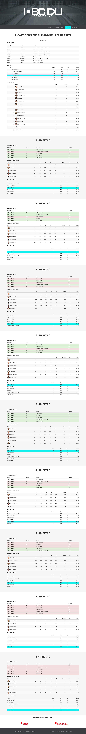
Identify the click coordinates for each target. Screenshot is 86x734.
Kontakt (52, 731)
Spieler (57, 27)
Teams (62, 27)
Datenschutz (69, 731)
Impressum (57, 731)
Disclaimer (63, 731)
